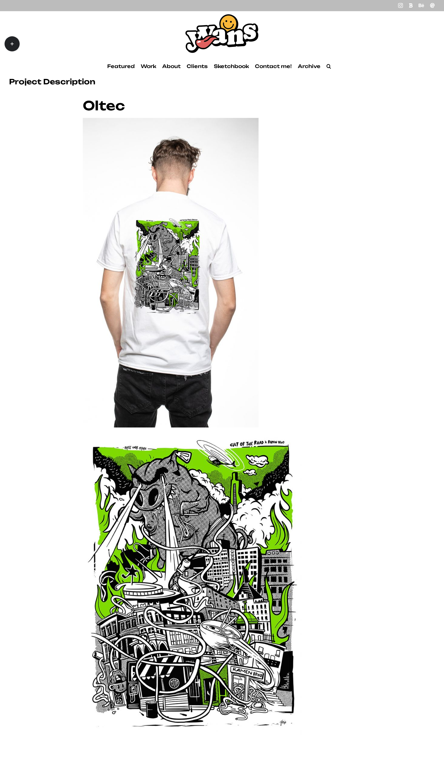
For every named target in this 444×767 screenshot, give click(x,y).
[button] (329, 66)
